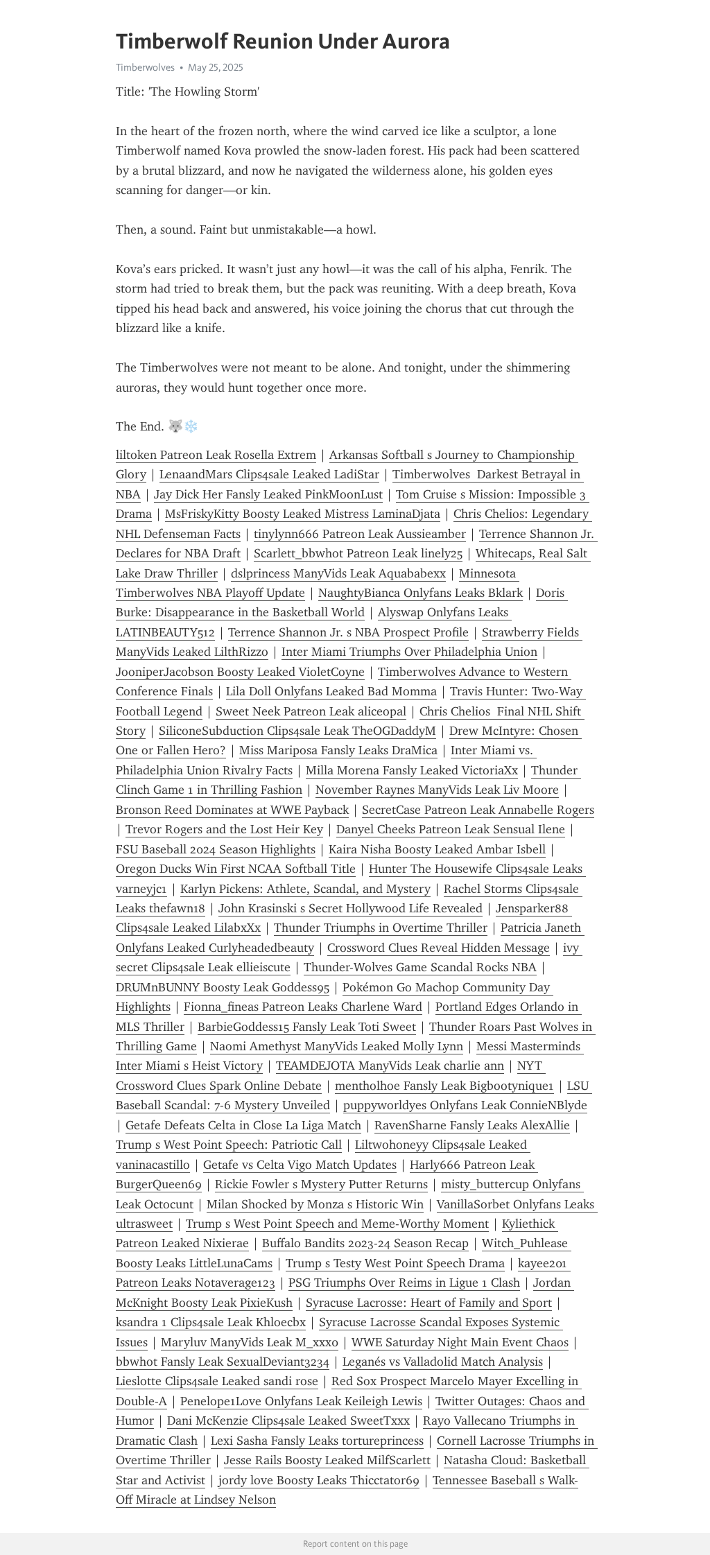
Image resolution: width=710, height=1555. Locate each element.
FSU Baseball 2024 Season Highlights (215, 849)
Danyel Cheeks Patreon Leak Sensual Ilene (450, 829)
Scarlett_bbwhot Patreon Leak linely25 (358, 553)
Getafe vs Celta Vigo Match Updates (300, 1164)
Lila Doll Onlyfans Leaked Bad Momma (331, 691)
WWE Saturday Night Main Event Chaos (460, 1342)
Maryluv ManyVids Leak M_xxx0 (249, 1342)
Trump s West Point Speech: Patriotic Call (229, 1144)
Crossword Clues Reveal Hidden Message (438, 947)
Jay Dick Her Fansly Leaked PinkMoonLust (268, 494)
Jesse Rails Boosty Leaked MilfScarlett (327, 1460)
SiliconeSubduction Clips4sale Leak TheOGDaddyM (297, 730)
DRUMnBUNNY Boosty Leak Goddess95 (222, 987)
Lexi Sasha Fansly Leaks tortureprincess (317, 1440)
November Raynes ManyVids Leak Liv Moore (437, 789)
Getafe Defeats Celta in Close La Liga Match (243, 1125)
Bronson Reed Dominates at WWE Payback (232, 809)
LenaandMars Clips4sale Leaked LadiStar (269, 474)
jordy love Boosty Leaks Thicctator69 (318, 1480)
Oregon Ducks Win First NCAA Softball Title (236, 868)
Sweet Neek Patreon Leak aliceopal (311, 711)
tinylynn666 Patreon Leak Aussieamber (360, 533)
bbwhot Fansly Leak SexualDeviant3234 (222, 1361)
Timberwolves (145, 67)
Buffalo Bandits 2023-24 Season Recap (365, 1243)
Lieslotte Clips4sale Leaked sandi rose (217, 1381)
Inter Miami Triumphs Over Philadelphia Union (409, 651)
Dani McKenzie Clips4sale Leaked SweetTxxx (288, 1420)
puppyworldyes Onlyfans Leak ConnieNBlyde (465, 1105)
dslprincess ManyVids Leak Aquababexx (338, 573)
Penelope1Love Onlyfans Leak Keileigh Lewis (301, 1401)
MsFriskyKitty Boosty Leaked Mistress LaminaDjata (302, 513)
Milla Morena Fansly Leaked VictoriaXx (412, 770)
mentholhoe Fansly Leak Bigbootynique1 (444, 1085)
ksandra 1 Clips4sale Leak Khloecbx (211, 1322)
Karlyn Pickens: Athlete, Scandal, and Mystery (305, 888)
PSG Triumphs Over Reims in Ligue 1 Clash (404, 1282)
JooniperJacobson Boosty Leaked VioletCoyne (240, 671)
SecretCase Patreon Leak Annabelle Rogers (478, 809)
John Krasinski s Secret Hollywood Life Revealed (350, 908)
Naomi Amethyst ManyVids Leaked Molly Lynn (336, 1046)
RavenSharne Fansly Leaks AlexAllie (472, 1125)
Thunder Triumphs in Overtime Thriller (380, 927)
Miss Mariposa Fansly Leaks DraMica (338, 750)
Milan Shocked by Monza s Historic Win (315, 1204)
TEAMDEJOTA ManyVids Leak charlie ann (390, 1065)
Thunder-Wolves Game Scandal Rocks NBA (420, 967)
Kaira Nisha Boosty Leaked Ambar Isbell (437, 849)
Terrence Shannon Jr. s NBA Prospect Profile (348, 632)
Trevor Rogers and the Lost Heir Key (224, 829)
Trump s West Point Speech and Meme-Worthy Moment (337, 1223)
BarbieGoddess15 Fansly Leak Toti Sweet (307, 1026)
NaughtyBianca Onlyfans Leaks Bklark (420, 592)
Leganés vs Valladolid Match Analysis (443, 1361)
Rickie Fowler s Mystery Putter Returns (321, 1184)
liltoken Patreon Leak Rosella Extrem (216, 454)
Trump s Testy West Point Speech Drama (395, 1263)
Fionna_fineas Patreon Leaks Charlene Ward (303, 1006)
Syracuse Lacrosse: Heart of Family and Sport (429, 1302)
